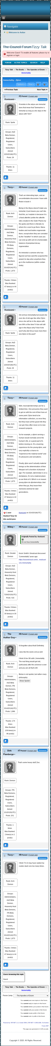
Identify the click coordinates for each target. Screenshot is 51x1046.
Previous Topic (12, 90)
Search (33, 63)
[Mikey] (10, 540)
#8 (20, 855)
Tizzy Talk (9, 70)
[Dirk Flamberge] (9, 767)
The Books (20, 70)
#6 (20, 634)
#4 (20, 398)
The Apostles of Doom (36, 70)
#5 (20, 527)
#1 (20, 96)
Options (20, 84)
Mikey (10, 527)
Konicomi (9, 99)
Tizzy (10, 187)
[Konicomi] (10, 109)
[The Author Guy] (10, 650)
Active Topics (20, 63)
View (30, 84)
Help (42, 63)
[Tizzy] (10, 200)
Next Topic (41, 90)
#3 (20, 307)
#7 (19, 751)
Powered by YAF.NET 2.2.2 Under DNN (15, 1022)
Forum (8, 63)
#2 (20, 187)
